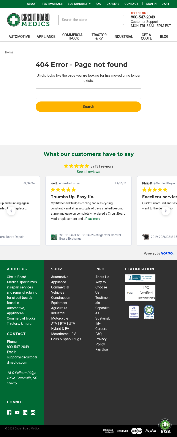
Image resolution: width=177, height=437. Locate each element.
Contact (131, 3)
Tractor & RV (99, 36)
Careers (113, 3)
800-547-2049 (143, 17)
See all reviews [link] (88, 172)
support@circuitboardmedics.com (22, 357)
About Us (102, 277)
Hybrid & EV (60, 329)
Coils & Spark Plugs (66, 339)
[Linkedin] (25, 412)
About (32, 3)
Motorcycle (59, 318)
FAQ (98, 3)
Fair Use (101, 349)
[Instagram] (33, 412)
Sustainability (79, 3)
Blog (164, 37)
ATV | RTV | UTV (63, 323)
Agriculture (59, 308)
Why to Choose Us (101, 287)
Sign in (151, 3)
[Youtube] (17, 412)
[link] (88, 236)
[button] (11, 211)
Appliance (46, 37)
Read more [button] (93, 218)
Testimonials (52, 3)
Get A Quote (146, 36)
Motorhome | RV (63, 334)
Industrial (123, 37)
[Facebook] (9, 412)
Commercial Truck (73, 36)
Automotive (19, 37)
